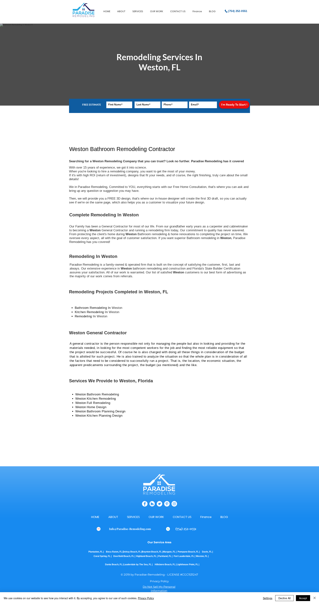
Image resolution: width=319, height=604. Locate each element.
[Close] (314, 598)
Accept (303, 598)
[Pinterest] (167, 504)
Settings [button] (267, 598)
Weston (117, 308)
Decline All (284, 598)
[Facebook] (145, 504)
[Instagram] (174, 504)
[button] (159, 581)
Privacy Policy (146, 598)
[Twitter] (159, 504)
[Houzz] (152, 504)
